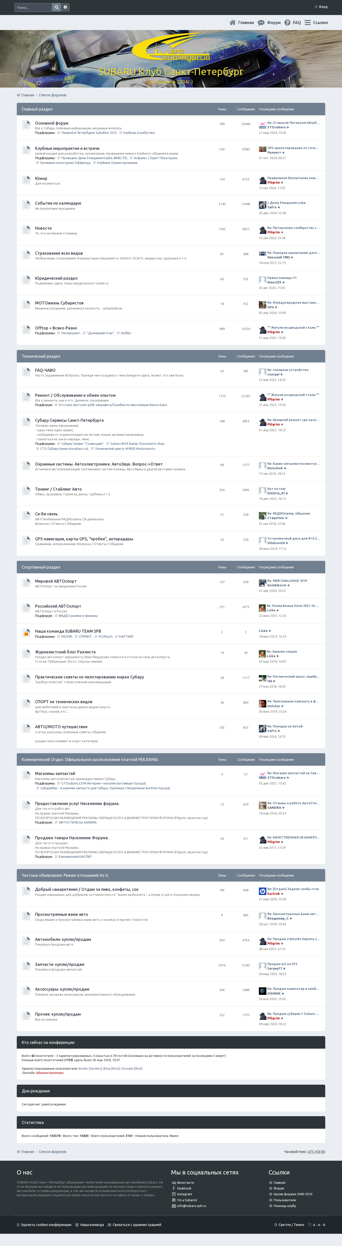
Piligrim (273, 182)
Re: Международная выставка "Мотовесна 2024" (293, 302)
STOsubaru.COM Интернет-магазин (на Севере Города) (103, 783)
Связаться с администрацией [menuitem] (137, 1225)
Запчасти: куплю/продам (59, 964)
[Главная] (171, 57)
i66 (269, 681)
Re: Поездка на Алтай (285, 726)
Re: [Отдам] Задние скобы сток (293, 889)
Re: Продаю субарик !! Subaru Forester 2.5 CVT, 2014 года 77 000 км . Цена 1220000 (293, 1013)
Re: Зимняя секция (282, 651)
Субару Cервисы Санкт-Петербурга (69, 420)
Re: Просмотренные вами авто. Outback (293, 914)
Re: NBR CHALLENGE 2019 (287, 580)
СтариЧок (275, 518)
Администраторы (50, 1072)
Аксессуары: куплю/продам (62, 989)
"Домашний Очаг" (100, 333)
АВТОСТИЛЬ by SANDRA (78, 822)
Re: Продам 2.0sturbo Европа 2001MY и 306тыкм (293, 939)
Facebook (184, 1188)
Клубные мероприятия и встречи (67, 148)
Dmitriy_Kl (276, 493)
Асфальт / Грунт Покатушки (155, 158)
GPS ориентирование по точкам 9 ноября (293, 148)
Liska (271, 610)
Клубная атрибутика (139, 132)
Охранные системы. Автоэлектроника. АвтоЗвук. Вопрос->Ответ (99, 464)
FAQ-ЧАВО (45, 370)
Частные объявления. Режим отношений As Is (65, 875)
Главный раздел (37, 109)
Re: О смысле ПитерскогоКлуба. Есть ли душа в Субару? (293, 122)
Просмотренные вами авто (61, 914)
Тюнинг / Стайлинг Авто (58, 489)
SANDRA (274, 807)
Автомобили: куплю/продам (63, 939)
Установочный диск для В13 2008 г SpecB (293, 538)
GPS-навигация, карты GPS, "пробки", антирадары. (84, 539)
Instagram (184, 1194)
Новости (43, 228)
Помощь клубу (285, 1205)
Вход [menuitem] (323, 7)
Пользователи (285, 1200)
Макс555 (274, 282)
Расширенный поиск (65, 7)
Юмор (41, 178)
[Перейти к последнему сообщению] (288, 127)
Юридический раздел (56, 278)
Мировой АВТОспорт (56, 581)
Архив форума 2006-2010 (293, 1194)
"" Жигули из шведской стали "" (293, 327)
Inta (270, 307)
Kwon (174, 1135)
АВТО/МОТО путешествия (61, 726)
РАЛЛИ (66, 636)
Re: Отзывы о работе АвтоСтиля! (293, 803)
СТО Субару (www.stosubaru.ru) (64, 448)
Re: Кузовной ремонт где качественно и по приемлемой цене (293, 420)
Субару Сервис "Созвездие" (82, 443)
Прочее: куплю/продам (58, 1014)
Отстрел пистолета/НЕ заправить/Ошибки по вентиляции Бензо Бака (113, 404)
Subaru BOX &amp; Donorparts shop (137, 443)
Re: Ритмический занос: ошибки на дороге (293, 676)
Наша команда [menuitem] (92, 1225)
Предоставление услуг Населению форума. (77, 803)
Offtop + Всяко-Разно (56, 328)
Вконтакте (185, 1182)
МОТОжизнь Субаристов (59, 303)
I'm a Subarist (187, 1200)
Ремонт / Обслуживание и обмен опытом (75, 395)
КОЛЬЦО (105, 636)
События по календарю (58, 203)
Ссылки (320, 22)
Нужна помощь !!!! (282, 277)
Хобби (126, 333)
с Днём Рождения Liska (286, 202)
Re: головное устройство (287, 369)
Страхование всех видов (59, 253)
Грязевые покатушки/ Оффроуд (65, 162)
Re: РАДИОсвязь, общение (288, 513)
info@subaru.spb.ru (191, 1205)
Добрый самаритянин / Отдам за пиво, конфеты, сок (87, 889)
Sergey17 (274, 968)
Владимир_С (278, 918)
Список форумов (52, 1152)
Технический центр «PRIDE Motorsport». (125, 448)
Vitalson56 (276, 543)
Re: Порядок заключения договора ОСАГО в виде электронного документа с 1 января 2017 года (293, 252)
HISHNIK (274, 993)
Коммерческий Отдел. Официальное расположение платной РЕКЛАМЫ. (90, 759)
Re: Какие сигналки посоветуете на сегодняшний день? (293, 463)
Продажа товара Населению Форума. (72, 838)
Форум (279, 1188)
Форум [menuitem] (278, 22)
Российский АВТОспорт (58, 606)
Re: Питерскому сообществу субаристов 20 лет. (293, 227)
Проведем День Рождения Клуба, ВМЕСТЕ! (94, 158)
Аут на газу (276, 488)
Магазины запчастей (55, 773)
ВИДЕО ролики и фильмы (78, 615)
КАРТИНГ (126, 636)
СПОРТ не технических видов (63, 701)
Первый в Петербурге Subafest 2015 (89, 132)
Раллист (274, 152)
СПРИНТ (85, 636)
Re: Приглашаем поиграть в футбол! (293, 701)
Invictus (273, 706)
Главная (250, 22)
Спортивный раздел (41, 567)
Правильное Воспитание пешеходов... (293, 178)
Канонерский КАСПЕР (75, 856)
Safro (272, 207)
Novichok (275, 468)
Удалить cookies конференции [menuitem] (46, 1225)
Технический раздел (41, 356)
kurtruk (273, 893)
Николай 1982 (278, 257)
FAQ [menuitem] (301, 22)
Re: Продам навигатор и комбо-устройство (293, 988)
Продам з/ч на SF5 (282, 964)
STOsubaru (276, 127)
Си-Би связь (46, 514)
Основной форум (51, 123)
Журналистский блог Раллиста (65, 652)
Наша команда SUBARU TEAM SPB (68, 631)
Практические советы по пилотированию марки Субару (89, 677)
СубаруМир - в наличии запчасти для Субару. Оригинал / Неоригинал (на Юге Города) (105, 788)
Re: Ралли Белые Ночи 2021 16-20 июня (293, 605)
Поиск (56, 7)
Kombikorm (276, 585)
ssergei (273, 374)
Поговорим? (70, 333)
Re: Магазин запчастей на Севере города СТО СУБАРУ (293, 773)
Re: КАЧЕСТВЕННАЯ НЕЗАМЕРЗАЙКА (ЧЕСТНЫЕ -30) (293, 837)
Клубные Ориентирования (117, 162)
